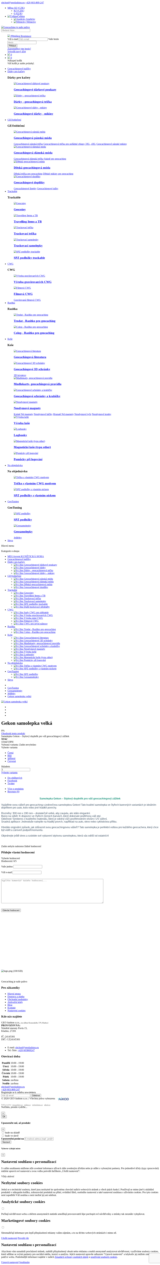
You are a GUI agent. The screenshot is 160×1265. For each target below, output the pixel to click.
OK (3, 1117)
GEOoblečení (14, 119)
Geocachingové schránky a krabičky (37, 396)
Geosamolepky (23, 531)
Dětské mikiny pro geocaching (58, 173)
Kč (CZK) (19, 10)
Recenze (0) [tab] (13, 791)
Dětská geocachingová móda (32, 167)
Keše (10, 339)
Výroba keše (22, 423)
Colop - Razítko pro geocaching (34, 332)
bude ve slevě (11, 1135)
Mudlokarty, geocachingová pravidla (37, 384)
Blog (10, 1005)
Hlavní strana (14, 993)
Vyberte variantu (9, 772)
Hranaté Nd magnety (63, 414)
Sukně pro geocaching (55, 158)
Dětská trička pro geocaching (28, 173)
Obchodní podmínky (18, 999)
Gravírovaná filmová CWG (27, 300)
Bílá (10, 755)
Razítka (11, 302)
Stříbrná (11, 758)
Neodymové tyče (82, 414)
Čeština (21, 16)
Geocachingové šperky (25, 188)
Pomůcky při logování (28, 459)
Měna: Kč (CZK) (16, 8)
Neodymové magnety (27, 408)
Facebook (12, 780)
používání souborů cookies (104, 1257)
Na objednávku (15, 465)
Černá (10, 752)
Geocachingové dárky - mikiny (33, 113)
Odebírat (36, 1095)
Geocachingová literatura (30, 357)
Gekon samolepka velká (19, 696)
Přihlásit (12, 46)
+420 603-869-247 (34, 2)
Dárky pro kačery (16, 71)
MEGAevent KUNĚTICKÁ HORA (26, 556)
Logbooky (20, 435)
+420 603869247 (26, 1050)
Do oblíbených (15, 778)
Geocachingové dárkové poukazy (35, 89)
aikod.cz (47, 1105)
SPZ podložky (23, 519)
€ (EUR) (18, 13)
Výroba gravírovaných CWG (33, 282)
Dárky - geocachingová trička (33, 101)
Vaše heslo (53, 39)
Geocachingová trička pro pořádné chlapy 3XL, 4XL (69, 144)
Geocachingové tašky (47, 188)
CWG (10, 263)
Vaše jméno (7, 866)
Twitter (11, 783)
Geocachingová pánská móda (33, 137)
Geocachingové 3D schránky (32, 369)
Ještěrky (18, 537)
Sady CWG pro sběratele (36, 612)
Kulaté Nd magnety (23, 414)
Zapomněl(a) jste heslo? (19, 48)
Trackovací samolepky (28, 245)
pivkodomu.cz (37, 1105)
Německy (31, 22)
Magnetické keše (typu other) (32, 447)
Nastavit (6, 1142)
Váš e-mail (13, 39)
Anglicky (30, 19)
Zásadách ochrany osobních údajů (71, 1257)
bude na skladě (12, 1132)
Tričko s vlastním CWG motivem (35, 483)
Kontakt (11, 1007)
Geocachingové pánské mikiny (111, 144)
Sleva (10, 540)
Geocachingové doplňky (29, 182)
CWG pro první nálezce (35, 623)
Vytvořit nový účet (17, 51)
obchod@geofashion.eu (13, 2)
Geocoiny (20, 209)
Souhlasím (24, 1262)
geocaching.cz (17, 1105)
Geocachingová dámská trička (28, 158)
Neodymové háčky (43, 414)
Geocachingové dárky (34, 567)
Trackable (12, 191)
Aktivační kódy (15, 1002)
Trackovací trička (25, 233)
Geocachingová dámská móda (33, 152)
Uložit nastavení (9, 1238)
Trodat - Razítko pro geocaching (34, 320)
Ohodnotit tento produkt (13, 733)
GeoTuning (13, 501)
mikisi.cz (27, 1105)
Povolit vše (23, 1238)
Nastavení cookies (16, 1010)
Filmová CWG (23, 294)
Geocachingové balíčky (19, 68)
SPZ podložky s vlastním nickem (35, 495)
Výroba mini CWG (33, 618)
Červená (12, 761)
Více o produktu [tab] (16, 788)
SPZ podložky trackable (29, 257)
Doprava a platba (16, 996)
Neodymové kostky (101, 414)
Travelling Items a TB (28, 221)
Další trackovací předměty (36, 607)
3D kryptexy (20, 375)
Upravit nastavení (10, 1262)
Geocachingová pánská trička (28, 144)
